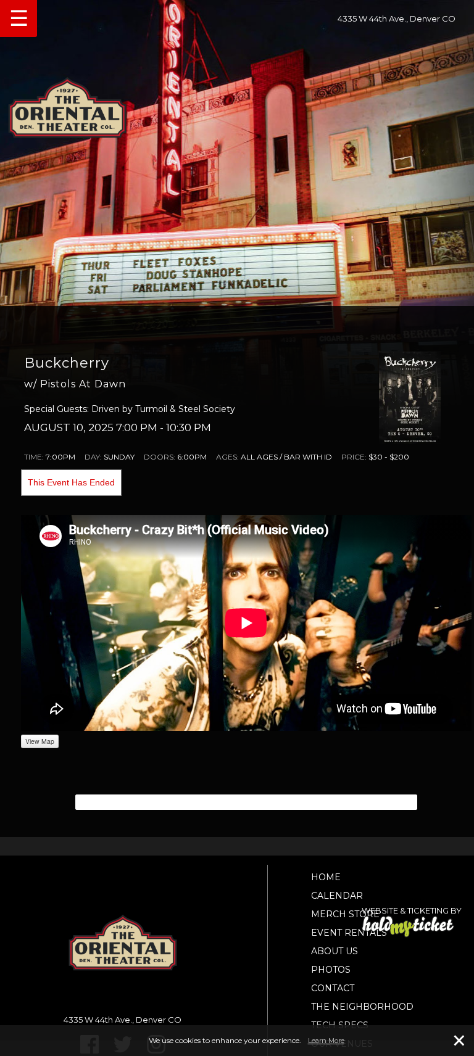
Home (326, 877)
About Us (334, 951)
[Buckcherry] (410, 397)
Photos (331, 969)
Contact (332, 988)
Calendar (337, 895)
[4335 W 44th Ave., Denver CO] (237, 103)
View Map (39, 741)
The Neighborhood (362, 1006)
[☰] (5, 2)
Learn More (326, 1040)
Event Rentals (349, 932)
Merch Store (345, 914)
